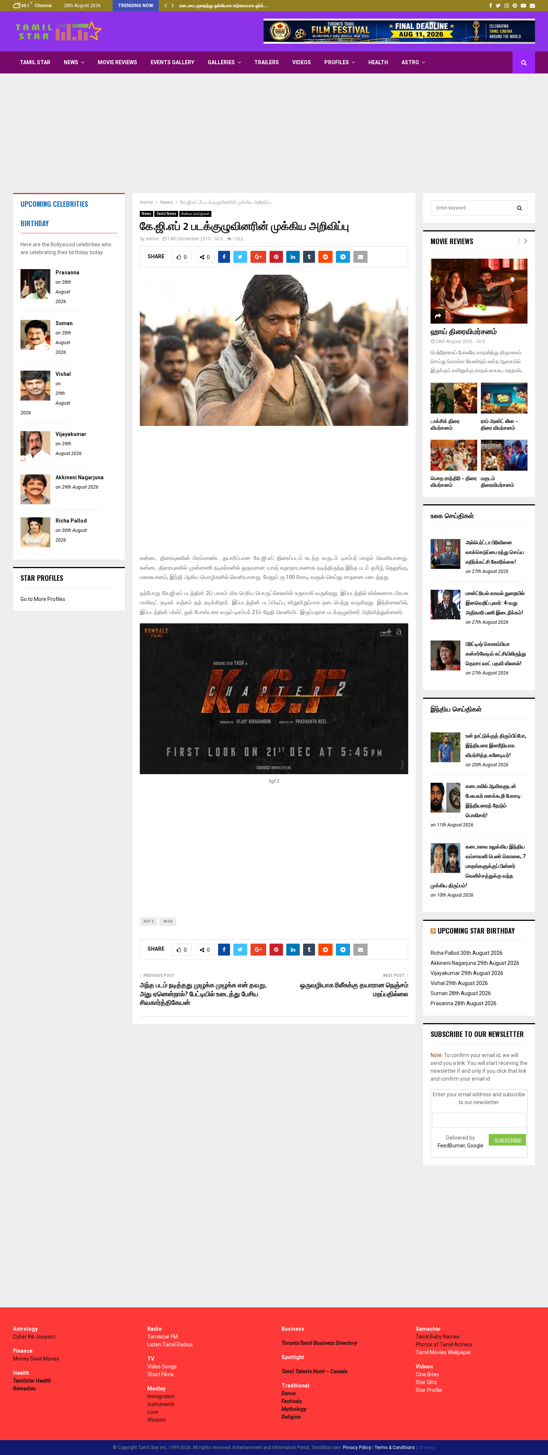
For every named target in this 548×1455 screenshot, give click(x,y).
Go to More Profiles (43, 599)
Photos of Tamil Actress (444, 1344)
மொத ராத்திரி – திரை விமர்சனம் (454, 481)
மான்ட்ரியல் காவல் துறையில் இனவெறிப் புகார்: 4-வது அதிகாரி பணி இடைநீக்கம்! (495, 603)
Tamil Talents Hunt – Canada (314, 1371)
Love (152, 1412)
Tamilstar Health (32, 1381)
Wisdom (156, 1420)
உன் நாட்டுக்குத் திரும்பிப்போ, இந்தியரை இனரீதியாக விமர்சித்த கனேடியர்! (496, 745)
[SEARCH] (519, 207)
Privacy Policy (357, 1447)
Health (378, 62)
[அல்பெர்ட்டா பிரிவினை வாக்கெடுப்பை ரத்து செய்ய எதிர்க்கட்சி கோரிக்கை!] (445, 567)
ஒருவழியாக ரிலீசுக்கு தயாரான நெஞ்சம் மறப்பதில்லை (354, 990)
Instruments (160, 1404)
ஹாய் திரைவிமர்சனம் (464, 331)
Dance (288, 1393)
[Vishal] (35, 399)
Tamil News (166, 214)
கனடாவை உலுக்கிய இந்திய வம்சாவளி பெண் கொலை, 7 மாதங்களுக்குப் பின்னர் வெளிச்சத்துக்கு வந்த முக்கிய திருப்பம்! (478, 866)
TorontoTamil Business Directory (319, 1343)
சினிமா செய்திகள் (195, 214)
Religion (291, 1417)
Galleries (221, 62)
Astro (410, 62)
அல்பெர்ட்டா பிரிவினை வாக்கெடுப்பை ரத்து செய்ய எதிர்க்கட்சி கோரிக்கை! (495, 552)
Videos (301, 62)
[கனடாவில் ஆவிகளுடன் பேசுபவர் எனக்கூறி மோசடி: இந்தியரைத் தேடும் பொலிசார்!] (445, 811)
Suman (64, 323)
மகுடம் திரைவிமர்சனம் (497, 481)
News (71, 62)
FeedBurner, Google (461, 1146)
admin (152, 239)
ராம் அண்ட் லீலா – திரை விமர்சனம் (499, 424)
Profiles (336, 62)
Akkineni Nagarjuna (80, 477)
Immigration (161, 1396)
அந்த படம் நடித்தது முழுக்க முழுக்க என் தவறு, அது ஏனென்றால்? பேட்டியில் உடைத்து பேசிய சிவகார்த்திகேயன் (203, 994)
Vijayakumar (71, 434)
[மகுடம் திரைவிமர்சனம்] (504, 455)
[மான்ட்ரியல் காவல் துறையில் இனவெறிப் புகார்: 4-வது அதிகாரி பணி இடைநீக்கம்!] (445, 618)
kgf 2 (149, 921)
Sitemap (426, 1447)
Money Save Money (36, 1359)
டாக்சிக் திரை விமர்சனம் (445, 424)
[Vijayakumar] (35, 459)
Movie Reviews (117, 62)
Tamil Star (35, 62)
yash (168, 921)
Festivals (291, 1401)
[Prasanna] (35, 297)
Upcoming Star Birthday (476, 930)
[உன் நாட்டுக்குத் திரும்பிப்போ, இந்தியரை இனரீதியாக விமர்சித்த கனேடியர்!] (445, 760)
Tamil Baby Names (438, 1337)
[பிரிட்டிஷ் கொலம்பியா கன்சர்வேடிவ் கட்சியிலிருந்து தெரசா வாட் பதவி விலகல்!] (445, 669)
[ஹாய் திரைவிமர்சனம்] (479, 291)
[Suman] (35, 348)
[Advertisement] (274, 133)
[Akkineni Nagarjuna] (35, 502)
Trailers (266, 62)
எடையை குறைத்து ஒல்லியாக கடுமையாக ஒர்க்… (223, 5)
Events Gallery (172, 62)
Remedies (24, 1389)
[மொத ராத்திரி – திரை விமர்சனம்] (454, 455)
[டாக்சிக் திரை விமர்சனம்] (454, 398)
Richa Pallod (71, 521)
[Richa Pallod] (35, 545)
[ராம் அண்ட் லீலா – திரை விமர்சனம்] (504, 398)
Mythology (293, 1409)
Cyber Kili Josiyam (34, 1337)
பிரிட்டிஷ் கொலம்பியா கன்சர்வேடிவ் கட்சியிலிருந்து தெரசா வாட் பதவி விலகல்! (496, 653)
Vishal (63, 374)
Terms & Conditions (395, 1447)
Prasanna (67, 272)
